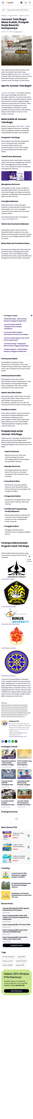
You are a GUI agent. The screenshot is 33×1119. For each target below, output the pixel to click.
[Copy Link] (16, 741)
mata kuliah (20, 126)
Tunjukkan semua (16, 945)
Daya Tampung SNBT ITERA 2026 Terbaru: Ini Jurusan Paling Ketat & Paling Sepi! (16, 917)
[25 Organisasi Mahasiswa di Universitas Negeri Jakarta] (5, 885)
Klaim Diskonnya (16, 991)
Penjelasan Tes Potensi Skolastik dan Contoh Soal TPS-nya (21, 895)
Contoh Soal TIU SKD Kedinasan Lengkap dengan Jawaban (19, 875)
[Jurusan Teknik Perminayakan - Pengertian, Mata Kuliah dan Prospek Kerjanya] (24, 794)
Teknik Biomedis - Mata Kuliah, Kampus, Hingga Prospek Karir (15, 320)
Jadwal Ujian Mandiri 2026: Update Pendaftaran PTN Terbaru (17, 10)
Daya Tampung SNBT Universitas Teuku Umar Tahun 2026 (15, 938)
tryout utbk (5, 219)
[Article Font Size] (25, 2)
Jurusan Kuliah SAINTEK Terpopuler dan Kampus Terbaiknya (13, 326)
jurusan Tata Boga (22, 74)
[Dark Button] (21, 2)
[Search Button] (30, 2)
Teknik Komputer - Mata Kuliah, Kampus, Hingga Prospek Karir (16, 350)
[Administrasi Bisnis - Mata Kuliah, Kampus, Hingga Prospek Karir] (8, 754)
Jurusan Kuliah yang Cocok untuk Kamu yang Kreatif (16, 339)
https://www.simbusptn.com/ (18, 733)
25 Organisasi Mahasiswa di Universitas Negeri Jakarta (21, 885)
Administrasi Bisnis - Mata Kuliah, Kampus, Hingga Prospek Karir (8, 763)
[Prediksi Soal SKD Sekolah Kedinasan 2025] (7, 847)
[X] (6, 741)
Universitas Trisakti (7, 579)
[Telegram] (9, 741)
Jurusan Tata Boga (7, 93)
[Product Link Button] (28, 835)
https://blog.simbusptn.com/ (18, 736)
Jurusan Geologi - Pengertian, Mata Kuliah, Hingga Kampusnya (16, 345)
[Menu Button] (3, 2)
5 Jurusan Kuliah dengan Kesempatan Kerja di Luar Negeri (16, 333)
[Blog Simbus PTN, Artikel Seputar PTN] (10, 2)
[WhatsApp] (12, 741)
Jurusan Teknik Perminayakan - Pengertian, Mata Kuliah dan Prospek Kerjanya (24, 803)
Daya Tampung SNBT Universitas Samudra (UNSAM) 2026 (15, 931)
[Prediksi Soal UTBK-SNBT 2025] (7, 835)
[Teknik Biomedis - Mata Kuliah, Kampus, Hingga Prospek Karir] (24, 774)
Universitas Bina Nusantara (10, 624)
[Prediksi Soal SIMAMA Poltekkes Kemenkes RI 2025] (7, 858)
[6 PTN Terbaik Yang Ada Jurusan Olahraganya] (24, 754)
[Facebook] (2, 741)
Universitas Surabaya (8, 648)
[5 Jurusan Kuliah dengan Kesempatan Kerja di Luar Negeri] (8, 794)
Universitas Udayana (8, 676)
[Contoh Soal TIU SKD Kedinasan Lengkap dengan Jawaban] (5, 875)
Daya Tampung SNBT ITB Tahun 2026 (16, 925)
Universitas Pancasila (8, 607)
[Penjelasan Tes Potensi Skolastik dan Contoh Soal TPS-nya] (5, 895)
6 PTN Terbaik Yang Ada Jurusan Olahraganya (24, 763)
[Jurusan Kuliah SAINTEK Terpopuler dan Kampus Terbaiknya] (8, 774)
